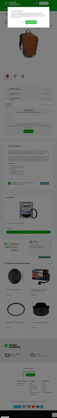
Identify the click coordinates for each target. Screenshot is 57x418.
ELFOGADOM (30, 22)
